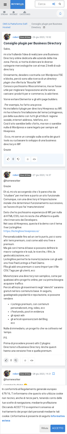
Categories (24, 14)
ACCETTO (57, 428)
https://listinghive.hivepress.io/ (21, 231)
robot (16, 37)
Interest (14, 14)
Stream (4, 14)
